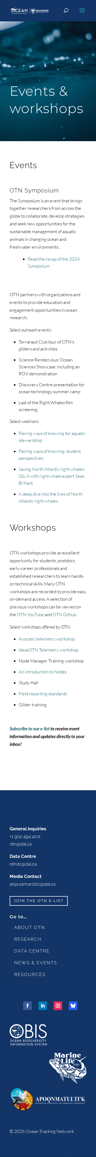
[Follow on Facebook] (27, 1005)
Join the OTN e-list (38, 900)
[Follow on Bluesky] (73, 1005)
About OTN (29, 927)
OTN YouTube (31, 614)
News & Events (35, 962)
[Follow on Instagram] (58, 1005)
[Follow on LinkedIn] (42, 1005)
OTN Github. (65, 614)
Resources (30, 974)
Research (28, 939)
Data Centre (32, 951)
